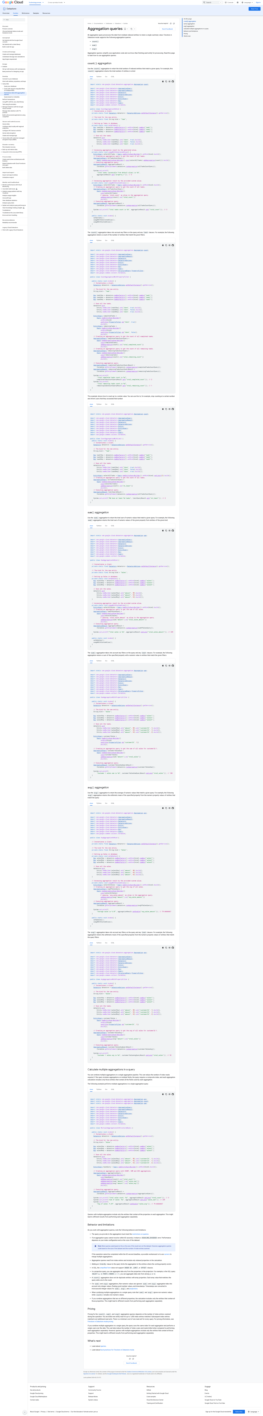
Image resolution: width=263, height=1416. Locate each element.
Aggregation (138, 84)
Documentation (98, 23)
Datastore (11, 8)
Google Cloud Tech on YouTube (215, 1403)
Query (120, 103)
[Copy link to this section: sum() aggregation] (111, 512)
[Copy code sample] (166, 81)
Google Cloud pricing (36, 1393)
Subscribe (238, 1412)
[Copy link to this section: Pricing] (97, 1309)
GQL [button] (112, 76)
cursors (167, 1254)
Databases (109, 23)
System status (93, 1400)
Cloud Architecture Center (155, 1400)
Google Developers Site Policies (116, 1374)
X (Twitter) (208, 1396)
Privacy (43, 1412)
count (146, 84)
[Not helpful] (173, 23)
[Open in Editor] (169, 81)
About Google (34, 1412)
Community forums (94, 1390)
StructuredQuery (124, 271)
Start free (254, 9)
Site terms (51, 1412)
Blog (206, 1390)
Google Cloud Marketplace (38, 1396)
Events (207, 1393)
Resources (46, 13)
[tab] (91, 76)
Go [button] (106, 76)
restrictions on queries (140, 1234)
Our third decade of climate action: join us (84, 1412)
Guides (15, 13)
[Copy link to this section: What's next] (103, 1341)
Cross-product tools (55, 2)
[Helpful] (170, 23)
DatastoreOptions (125, 95)
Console (230, 2)
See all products (35, 1390)
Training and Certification (155, 1403)
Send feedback (167, 29)
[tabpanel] (131, 154)
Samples (36, 13)
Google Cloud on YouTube (213, 1400)
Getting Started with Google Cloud (157, 1393)
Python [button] (99, 76)
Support (91, 1393)
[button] (13, 66)
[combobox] (212, 2)
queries (103, 1346)
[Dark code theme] (163, 81)
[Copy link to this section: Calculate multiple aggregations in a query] (137, 1069)
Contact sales (34, 1400)
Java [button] (91, 76)
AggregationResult (125, 90)
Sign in (258, 2)
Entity (120, 97)
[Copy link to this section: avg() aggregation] (111, 787)
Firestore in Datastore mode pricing (100, 1322)
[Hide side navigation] (25, 1412)
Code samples (151, 1396)
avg (145, 813)
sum (145, 535)
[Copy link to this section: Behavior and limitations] (116, 1225)
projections (134, 1289)
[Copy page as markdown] (131, 29)
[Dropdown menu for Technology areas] (43, 2)
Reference (25, 13)
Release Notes (93, 1396)
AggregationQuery (125, 88)
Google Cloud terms (62, 1412)
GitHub (149, 1390)
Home (89, 23)
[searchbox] (13, 19)
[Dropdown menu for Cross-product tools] (65, 2)
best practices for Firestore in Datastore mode (117, 1350)
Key (119, 101)
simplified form (105, 1268)
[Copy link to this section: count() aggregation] (113, 63)
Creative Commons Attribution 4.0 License (139, 1371)
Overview (5, 13)
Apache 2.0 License (89, 1374)
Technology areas (35, 2)
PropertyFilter (137, 271)
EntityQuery (122, 99)
